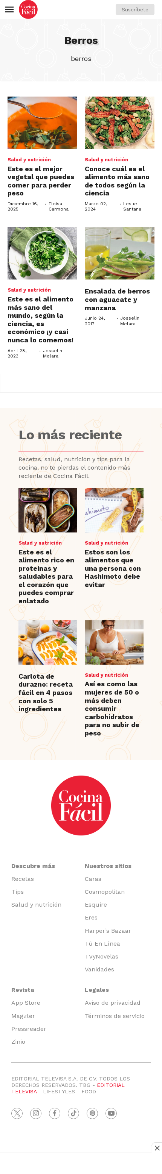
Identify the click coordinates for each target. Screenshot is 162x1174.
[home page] (28, 9)
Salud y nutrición (29, 159)
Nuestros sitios (108, 866)
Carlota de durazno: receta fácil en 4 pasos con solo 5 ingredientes (45, 692)
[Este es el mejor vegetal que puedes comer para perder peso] (42, 123)
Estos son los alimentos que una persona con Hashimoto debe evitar (113, 568)
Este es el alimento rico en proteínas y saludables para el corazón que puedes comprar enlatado (46, 576)
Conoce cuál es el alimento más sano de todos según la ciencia (117, 181)
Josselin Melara (52, 353)
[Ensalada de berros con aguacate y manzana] (119, 253)
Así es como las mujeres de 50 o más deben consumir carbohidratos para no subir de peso (112, 708)
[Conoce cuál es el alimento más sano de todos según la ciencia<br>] (119, 123)
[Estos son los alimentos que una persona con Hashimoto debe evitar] (114, 510)
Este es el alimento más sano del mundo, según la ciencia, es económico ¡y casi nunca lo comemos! (40, 319)
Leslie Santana (132, 206)
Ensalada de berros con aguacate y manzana (117, 299)
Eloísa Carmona (59, 206)
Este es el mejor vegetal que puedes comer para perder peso (41, 181)
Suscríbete (135, 9)
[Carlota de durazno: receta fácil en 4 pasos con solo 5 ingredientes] (47, 642)
